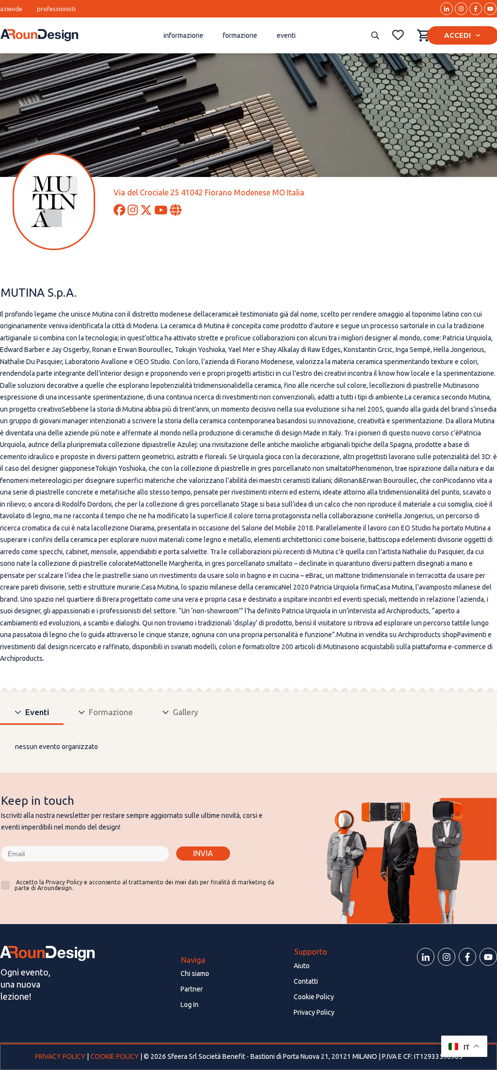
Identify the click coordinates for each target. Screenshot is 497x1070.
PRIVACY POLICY (61, 1056)
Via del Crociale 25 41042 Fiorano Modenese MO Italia (209, 192)
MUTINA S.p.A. (38, 292)
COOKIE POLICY (114, 1056)
